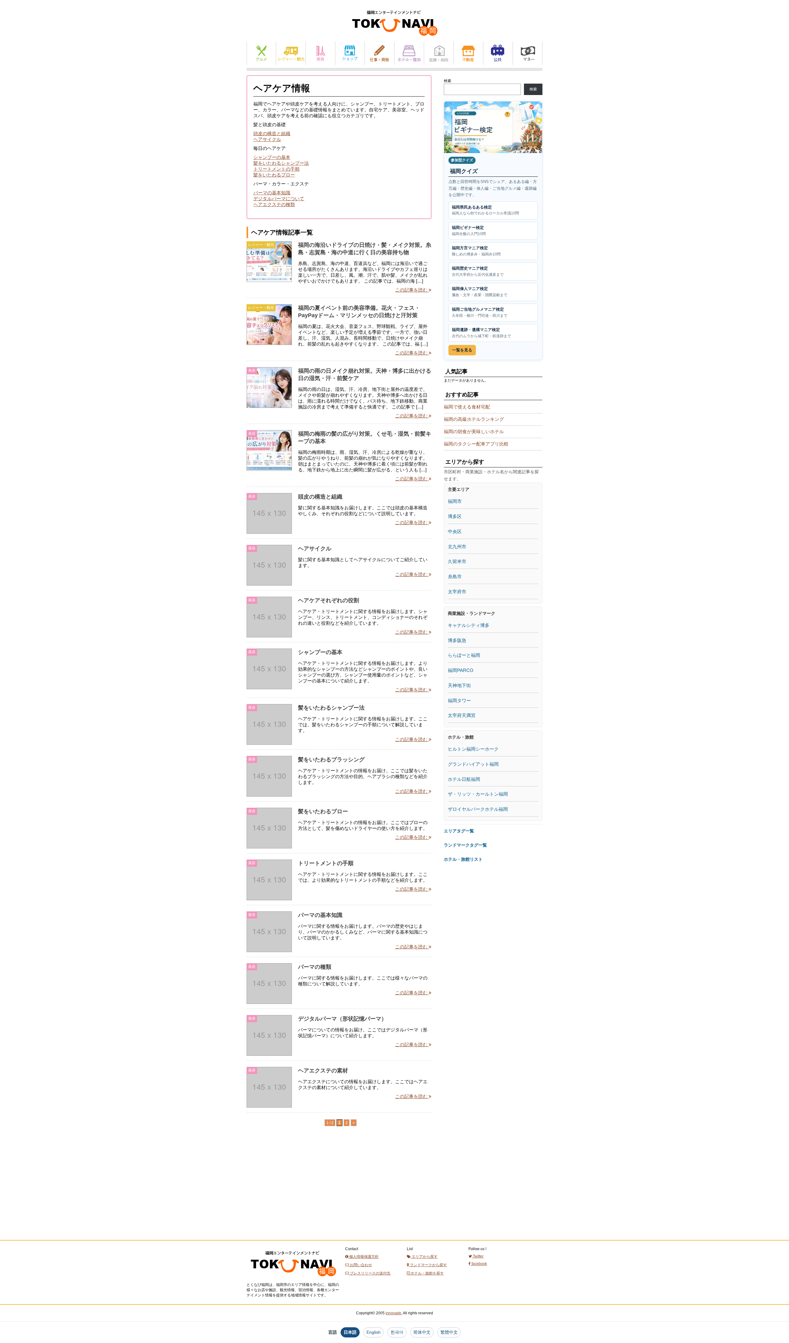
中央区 (455, 531)
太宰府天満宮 (462, 715)
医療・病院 (438, 53)
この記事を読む (412, 289)
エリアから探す (424, 1256)
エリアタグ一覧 (459, 830)
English (373, 1332)
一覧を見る (462, 350)
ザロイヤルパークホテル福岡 (478, 809)
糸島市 (455, 576)
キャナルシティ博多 (468, 625)
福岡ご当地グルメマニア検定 (479, 312)
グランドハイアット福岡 (473, 764)
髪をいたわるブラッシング (331, 759)
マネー (527, 53)
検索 (447, 81)
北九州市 (457, 546)
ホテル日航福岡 (464, 779)
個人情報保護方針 (363, 1256)
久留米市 (457, 561)
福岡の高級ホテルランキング (474, 419)
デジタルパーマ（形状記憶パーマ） (342, 1019)
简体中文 (422, 1332)
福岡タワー (459, 700)
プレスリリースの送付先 (369, 1273)
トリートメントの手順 (276, 169)
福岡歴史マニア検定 (478, 271)
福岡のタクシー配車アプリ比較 (476, 443)
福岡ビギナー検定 (469, 230)
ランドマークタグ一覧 (465, 845)
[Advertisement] (293, 1194)
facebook (479, 1264)
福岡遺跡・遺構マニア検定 (481, 332)
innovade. (394, 1313)
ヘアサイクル (267, 139)
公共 (498, 53)
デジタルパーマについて (278, 198)
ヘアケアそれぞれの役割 (328, 600)
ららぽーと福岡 (464, 655)
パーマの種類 (314, 967)
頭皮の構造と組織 (271, 133)
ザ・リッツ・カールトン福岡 (478, 794)
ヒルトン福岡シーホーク (473, 749)
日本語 (350, 1332)
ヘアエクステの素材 (323, 1070)
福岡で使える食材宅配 (467, 406)
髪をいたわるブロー (274, 174)
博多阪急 (457, 640)
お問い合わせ (360, 1265)
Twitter (478, 1256)
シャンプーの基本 (271, 157)
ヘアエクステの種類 (274, 204)
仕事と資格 (379, 53)
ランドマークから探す (428, 1265)
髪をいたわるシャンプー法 (281, 163)
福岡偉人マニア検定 (479, 291)
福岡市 (455, 501)
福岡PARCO (460, 670)
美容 (320, 53)
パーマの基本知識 (271, 192)
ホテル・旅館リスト (463, 859)
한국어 (396, 1332)
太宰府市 (457, 591)
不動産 (468, 53)
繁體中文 (449, 1332)
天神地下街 (459, 685)
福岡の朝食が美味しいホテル (474, 431)
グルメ (261, 53)
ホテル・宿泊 (409, 53)
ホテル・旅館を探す (427, 1273)
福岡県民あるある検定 (485, 210)
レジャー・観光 (290, 53)
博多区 (455, 516)
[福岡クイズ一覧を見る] (493, 127)
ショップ (350, 53)
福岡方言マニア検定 (476, 251)
